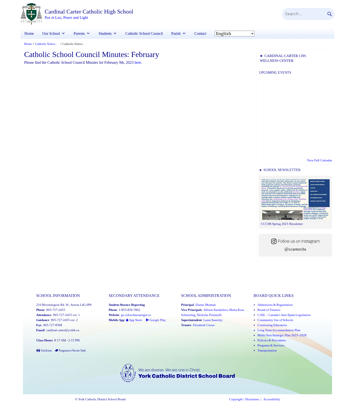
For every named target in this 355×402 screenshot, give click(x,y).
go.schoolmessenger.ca (136, 315)
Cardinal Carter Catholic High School (89, 11)
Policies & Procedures (271, 340)
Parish (176, 33)
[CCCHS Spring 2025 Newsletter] (295, 200)
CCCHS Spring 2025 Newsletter (282, 224)
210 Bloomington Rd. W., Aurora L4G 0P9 (64, 305)
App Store (135, 320)
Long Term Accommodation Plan (278, 330)
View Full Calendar (319, 160)
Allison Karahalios (215, 310)
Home (29, 33)
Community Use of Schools (275, 320)
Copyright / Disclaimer (244, 399)
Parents (79, 33)
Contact (200, 33)
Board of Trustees (268, 310)
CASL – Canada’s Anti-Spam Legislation (284, 315)
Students (105, 33)
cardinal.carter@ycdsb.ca (62, 330)
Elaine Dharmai (206, 305)
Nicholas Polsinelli (209, 315)
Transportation (267, 350)
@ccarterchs (295, 249)
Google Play (157, 320)
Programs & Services (270, 345)
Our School (51, 33)
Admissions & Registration (275, 305)
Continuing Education (272, 325)
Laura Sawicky (213, 320)
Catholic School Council (144, 33)
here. (138, 62)
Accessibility (271, 399)
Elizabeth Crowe (204, 325)
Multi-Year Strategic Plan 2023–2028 (281, 335)
